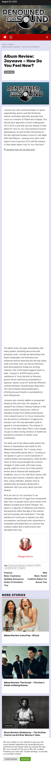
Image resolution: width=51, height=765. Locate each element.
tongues (21, 568)
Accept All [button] (25, 759)
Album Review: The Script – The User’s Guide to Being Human (24, 684)
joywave (30, 565)
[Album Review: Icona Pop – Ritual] (25, 615)
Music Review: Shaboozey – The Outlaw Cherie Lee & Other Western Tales (25, 733)
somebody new (10, 568)
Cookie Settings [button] (11, 759)
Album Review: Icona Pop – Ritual (21, 635)
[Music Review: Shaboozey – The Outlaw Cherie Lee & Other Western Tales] (25, 712)
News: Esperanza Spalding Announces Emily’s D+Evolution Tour (14, 579)
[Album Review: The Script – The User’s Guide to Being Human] (25, 662)
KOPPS (37, 565)
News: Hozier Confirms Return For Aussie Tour (37, 577)
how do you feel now (17, 565)
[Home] (5, 37)
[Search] (47, 37)
